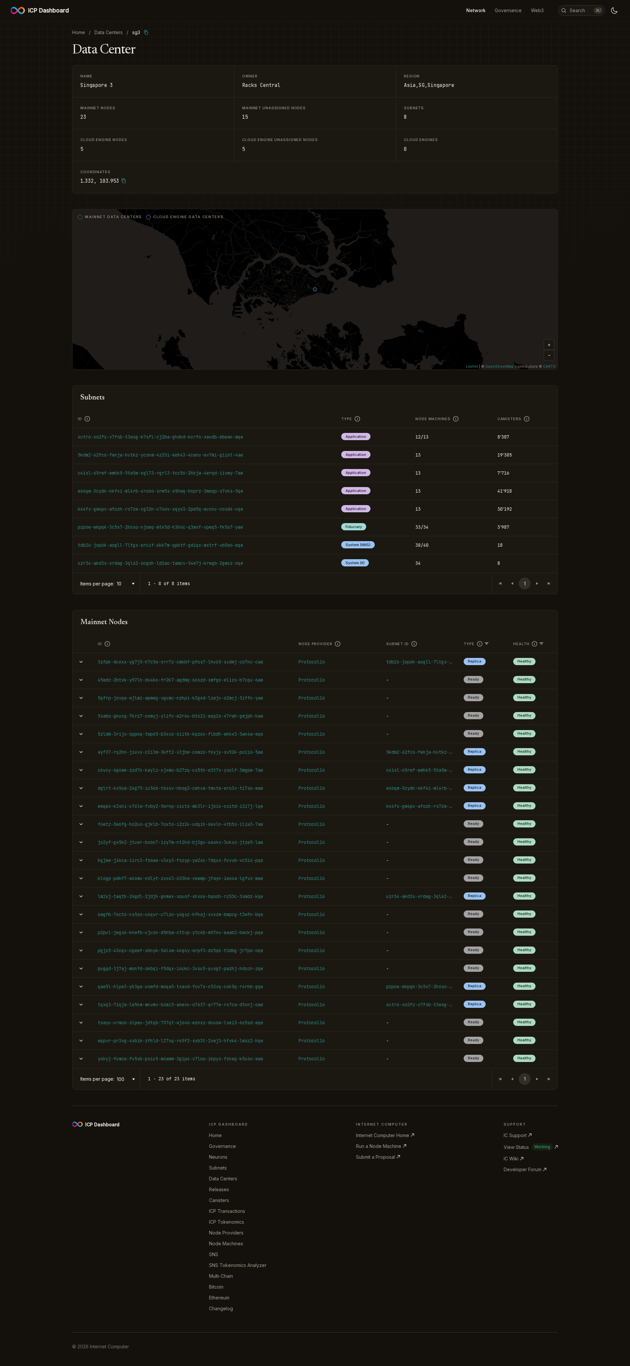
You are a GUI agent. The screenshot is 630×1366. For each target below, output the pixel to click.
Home (215, 1135)
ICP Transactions (227, 1211)
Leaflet (472, 366)
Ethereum (219, 1297)
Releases (219, 1189)
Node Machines (226, 1243)
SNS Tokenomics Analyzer (237, 1265)
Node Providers (226, 1232)
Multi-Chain (221, 1276)
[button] (549, 344)
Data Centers (223, 1178)
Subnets (218, 1168)
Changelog (221, 1308)
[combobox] (127, 583)
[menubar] (505, 10)
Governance (222, 1146)
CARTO (549, 366)
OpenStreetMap (499, 366)
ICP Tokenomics (226, 1222)
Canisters (219, 1200)
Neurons (218, 1157)
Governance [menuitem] (508, 10)
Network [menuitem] (476, 10)
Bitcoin (216, 1287)
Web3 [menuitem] (537, 10)
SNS (213, 1254)
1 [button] (525, 583)
